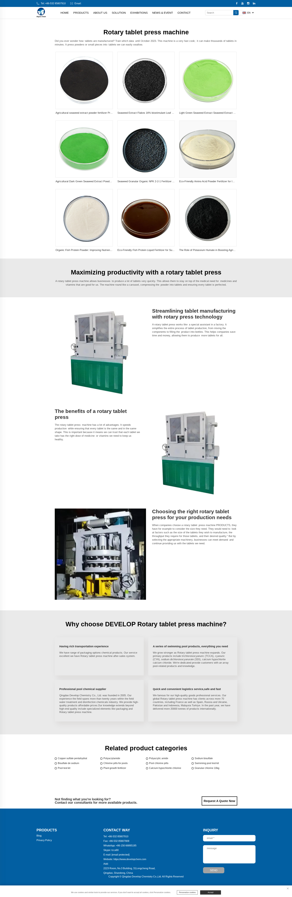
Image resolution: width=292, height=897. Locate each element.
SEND (213, 870)
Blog (39, 835)
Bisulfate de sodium (68, 763)
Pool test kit (64, 768)
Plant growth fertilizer (114, 768)
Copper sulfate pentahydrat (72, 758)
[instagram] (248, 3)
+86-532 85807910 (55, 3)
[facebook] (237, 3)
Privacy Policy (44, 840)
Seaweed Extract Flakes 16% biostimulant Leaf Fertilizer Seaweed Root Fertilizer (163, 112)
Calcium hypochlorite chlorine (165, 768)
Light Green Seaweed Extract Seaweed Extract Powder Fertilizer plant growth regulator (228, 112)
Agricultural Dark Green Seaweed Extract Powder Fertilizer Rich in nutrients (99, 181)
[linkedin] (254, 3)
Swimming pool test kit (207, 763)
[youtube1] (243, 3)
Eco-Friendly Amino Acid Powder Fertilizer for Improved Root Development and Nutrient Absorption (235, 181)
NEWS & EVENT (162, 12)
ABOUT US (100, 12)
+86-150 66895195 (126, 845)
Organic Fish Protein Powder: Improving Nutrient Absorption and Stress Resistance (103, 250)
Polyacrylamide (111, 758)
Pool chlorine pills (158, 763)
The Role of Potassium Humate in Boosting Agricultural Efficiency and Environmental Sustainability (235, 250)
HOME (65, 12)
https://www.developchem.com (129, 859)
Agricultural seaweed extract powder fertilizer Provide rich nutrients (94, 112)
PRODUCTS (81, 12)
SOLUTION (119, 12)
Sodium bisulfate (204, 758)
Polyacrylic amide (158, 758)
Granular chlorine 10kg (207, 768)
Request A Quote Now (219, 801)
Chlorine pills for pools (115, 763)
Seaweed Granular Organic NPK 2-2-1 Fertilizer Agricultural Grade (155, 181)
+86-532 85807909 (119, 841)
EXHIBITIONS (139, 12)
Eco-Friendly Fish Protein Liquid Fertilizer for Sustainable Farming (154, 250)
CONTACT (184, 12)
